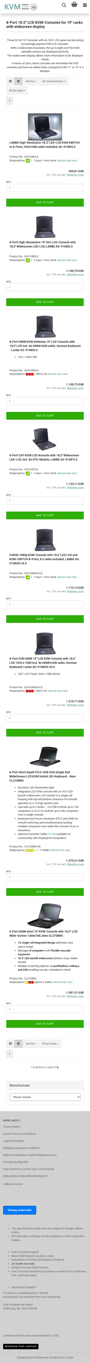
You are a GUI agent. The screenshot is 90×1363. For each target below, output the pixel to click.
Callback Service (13, 1184)
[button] (10, 81)
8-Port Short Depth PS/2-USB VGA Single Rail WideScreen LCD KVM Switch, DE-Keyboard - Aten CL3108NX (42, 776)
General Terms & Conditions (19, 1133)
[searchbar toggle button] (64, 5)
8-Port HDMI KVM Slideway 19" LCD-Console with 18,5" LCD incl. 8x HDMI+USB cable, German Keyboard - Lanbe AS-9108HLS (45, 346)
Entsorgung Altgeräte (15, 1161)
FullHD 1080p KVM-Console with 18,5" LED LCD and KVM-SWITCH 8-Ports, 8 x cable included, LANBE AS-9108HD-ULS (44, 559)
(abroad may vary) (67, 160)
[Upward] (78, 1362)
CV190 (52, 834)
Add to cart (45, 202)
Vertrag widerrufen (20, 1210)
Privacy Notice (11, 1126)
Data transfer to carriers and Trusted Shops (28, 1169)
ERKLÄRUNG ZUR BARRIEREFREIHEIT (25, 1176)
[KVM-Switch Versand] (19, 7)
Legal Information (13, 1140)
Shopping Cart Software (31, 1357)
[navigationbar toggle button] (85, 5)
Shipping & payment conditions (21, 1148)
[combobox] (31, 81)
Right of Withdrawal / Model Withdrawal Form (30, 1155)
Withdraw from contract (21, 1346)
